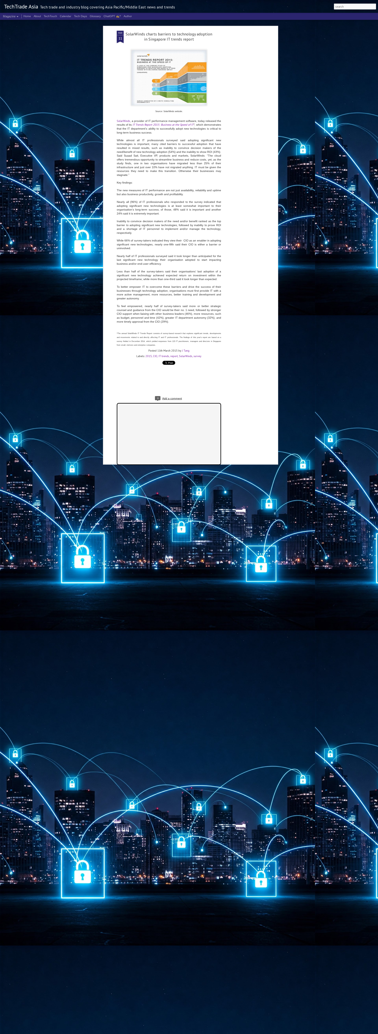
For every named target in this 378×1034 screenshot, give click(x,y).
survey (197, 356)
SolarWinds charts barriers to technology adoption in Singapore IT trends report (169, 37)
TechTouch (50, 16)
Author (128, 16)
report (174, 356)
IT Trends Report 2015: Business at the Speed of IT (163, 124)
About (37, 16)
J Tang (185, 350)
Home (27, 16)
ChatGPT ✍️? (112, 16)
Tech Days (80, 16)
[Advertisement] (242, 93)
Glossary (95, 16)
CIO (155, 356)
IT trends (163, 356)
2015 (148, 356)
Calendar (65, 16)
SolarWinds (123, 121)
